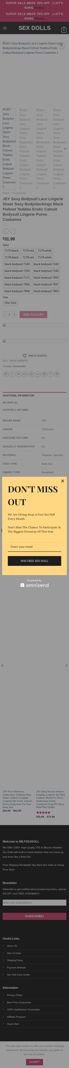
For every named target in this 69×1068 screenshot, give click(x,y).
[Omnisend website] (34, 583)
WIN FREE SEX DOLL (34, 561)
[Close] (62, 481)
